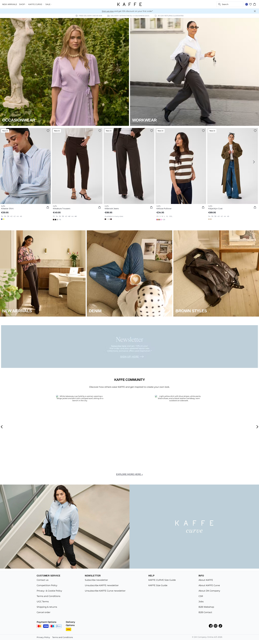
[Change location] (246, 4)
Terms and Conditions (48, 596)
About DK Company (209, 590)
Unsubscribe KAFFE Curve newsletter (105, 590)
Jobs (201, 601)
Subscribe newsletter (96, 580)
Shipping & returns (47, 607)
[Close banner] (255, 11)
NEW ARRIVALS (9, 4)
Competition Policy (47, 585)
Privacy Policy (43, 637)
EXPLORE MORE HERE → (129, 474)
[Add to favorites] (48, 131)
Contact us (42, 580)
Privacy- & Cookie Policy (49, 590)
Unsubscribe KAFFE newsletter (102, 585)
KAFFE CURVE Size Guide (162, 580)
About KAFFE (206, 580)
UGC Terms (43, 601)
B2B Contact (205, 612)
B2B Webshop (206, 607)
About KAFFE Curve (209, 585)
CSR (201, 596)
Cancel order (43, 612)
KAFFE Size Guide (157, 585)
